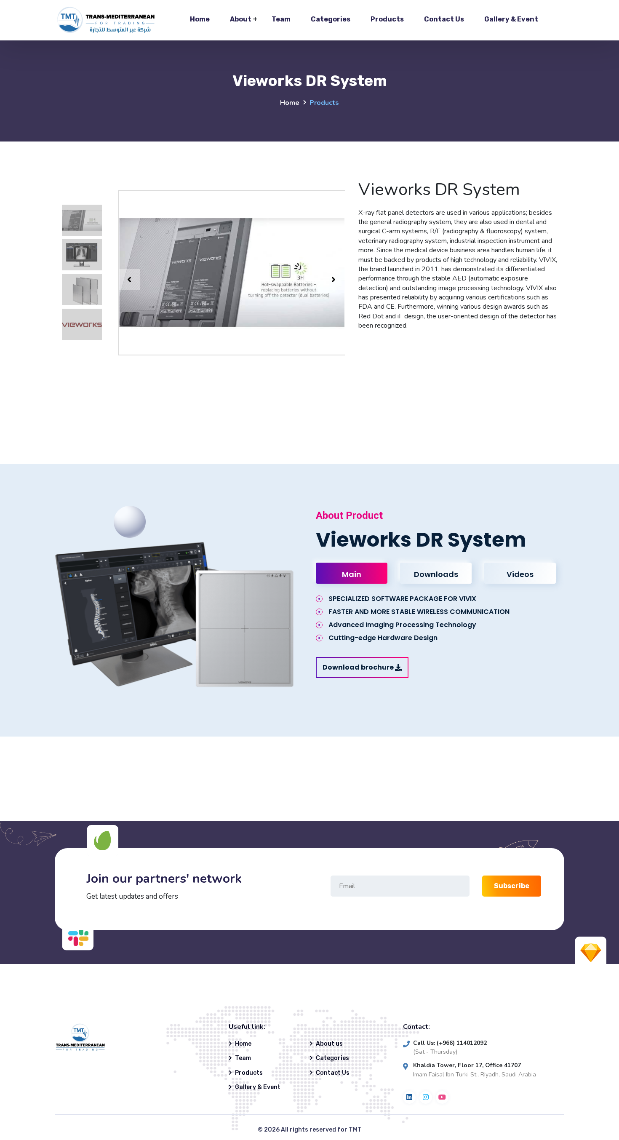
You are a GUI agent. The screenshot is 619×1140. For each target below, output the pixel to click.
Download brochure (358, 667)
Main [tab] (351, 574)
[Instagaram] (425, 1097)
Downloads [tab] (436, 574)
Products (387, 19)
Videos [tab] (520, 574)
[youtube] (442, 1097)
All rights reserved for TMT (321, 1129)
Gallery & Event (511, 19)
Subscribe (511, 886)
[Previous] (129, 279)
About (240, 19)
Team (281, 19)
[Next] (333, 279)
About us (329, 1043)
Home (200, 19)
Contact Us (444, 19)
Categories (330, 19)
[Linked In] (409, 1097)
